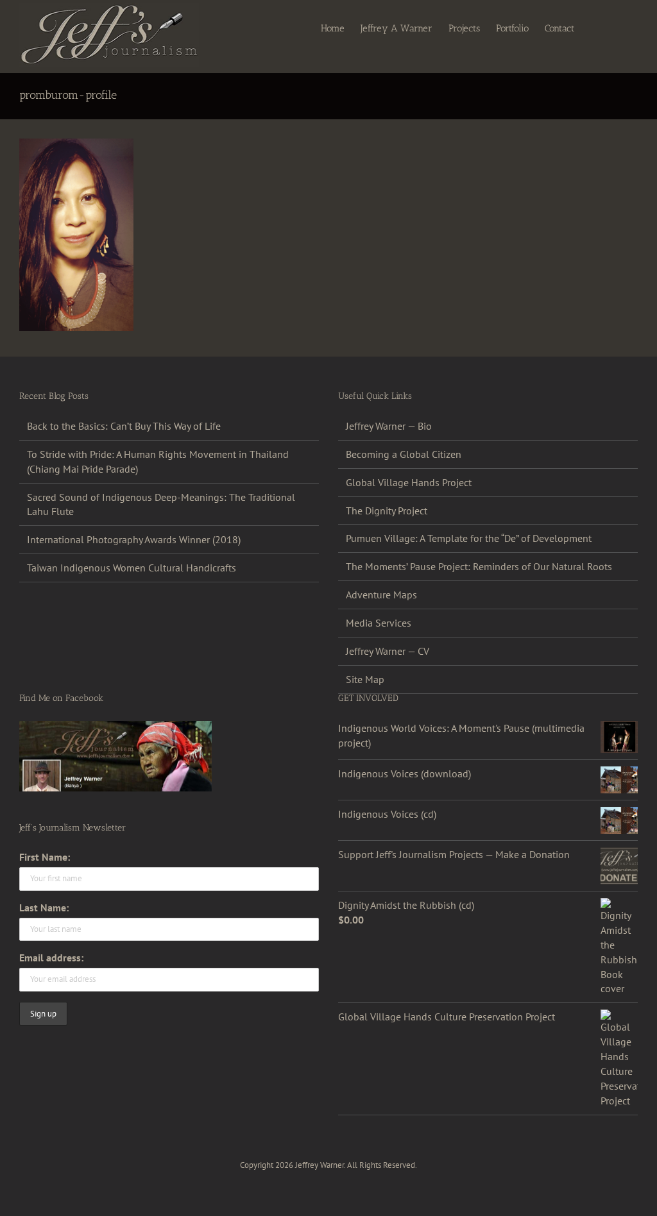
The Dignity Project (386, 510)
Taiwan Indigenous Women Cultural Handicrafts (131, 567)
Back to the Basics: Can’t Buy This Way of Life (124, 425)
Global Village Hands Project (409, 482)
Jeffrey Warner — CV (387, 651)
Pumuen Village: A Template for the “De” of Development (469, 538)
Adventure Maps (381, 594)
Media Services (378, 622)
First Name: (44, 856)
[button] (618, 27)
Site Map (365, 679)
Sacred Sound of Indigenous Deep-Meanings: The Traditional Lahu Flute (161, 504)
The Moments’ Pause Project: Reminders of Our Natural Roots (479, 566)
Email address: (51, 957)
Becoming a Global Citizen (403, 454)
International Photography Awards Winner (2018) (134, 539)
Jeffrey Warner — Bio (389, 425)
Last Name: (44, 907)
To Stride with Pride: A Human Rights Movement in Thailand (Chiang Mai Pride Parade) (158, 461)
